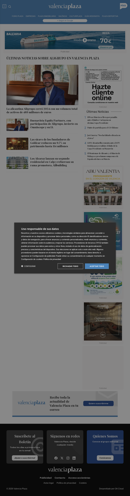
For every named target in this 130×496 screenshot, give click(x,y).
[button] (28, 266)
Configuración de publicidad (43, 256)
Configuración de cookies (32, 259)
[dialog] (65, 248)
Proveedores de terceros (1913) (87, 243)
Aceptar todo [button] (97, 266)
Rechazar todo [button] (70, 266)
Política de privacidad (52, 259)
